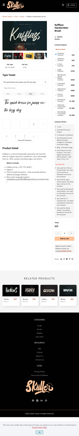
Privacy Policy (39, 371)
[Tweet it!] (67, 259)
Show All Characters (25, 140)
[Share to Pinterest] (70, 259)
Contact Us (39, 360)
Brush (6, 301)
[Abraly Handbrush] (30, 290)
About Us (39, 356)
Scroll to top (77, 328)
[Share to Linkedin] (61, 259)
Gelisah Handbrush (45, 299)
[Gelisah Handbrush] (49, 290)
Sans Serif (39, 337)
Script (39, 326)
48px (31, 94)
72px (42, 94)
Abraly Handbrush (26, 299)
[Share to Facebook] (64, 259)
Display (39, 333)
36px (19, 94)
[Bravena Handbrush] (68, 290)
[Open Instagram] (37, 401)
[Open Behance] (41, 401)
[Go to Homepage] (15, 9)
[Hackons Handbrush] (11, 290)
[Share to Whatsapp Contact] (72, 259)
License (39, 352)
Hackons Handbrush (7, 299)
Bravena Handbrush (64, 299)
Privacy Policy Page (39, 427)
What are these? (60, 49)
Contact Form (65, 251)
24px (8, 94)
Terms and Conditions (39, 375)
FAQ (39, 348)
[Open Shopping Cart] (62, 5)
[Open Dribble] (46, 401)
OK (40, 432)
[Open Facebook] (33, 401)
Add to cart (64, 238)
